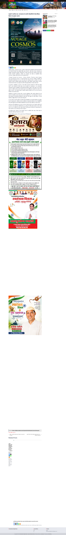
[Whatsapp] (13, 67)
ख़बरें (14, 432)
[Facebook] (9, 67)
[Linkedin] (12, 67)
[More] (15, 67)
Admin (10, 17)
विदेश (34, 530)
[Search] (56, 10)
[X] (10, 67)
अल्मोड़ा (9, 432)
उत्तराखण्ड (11, 432)
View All (56, 13)
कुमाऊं (13, 432)
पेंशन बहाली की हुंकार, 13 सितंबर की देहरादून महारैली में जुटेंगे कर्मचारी (52, 16)
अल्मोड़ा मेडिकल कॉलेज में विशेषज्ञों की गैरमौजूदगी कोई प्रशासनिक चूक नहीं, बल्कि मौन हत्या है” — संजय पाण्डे (22, 521)
